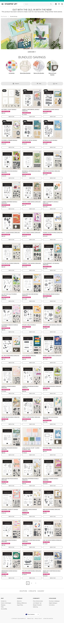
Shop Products (4, 16)
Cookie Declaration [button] (48, 618)
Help (2, 598)
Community (36, 598)
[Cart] (62, 4)
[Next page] (35, 583)
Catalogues (52, 598)
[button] (56, 4)
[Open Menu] (2, 4)
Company (19, 598)
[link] (59, 4)
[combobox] (38, 4)
